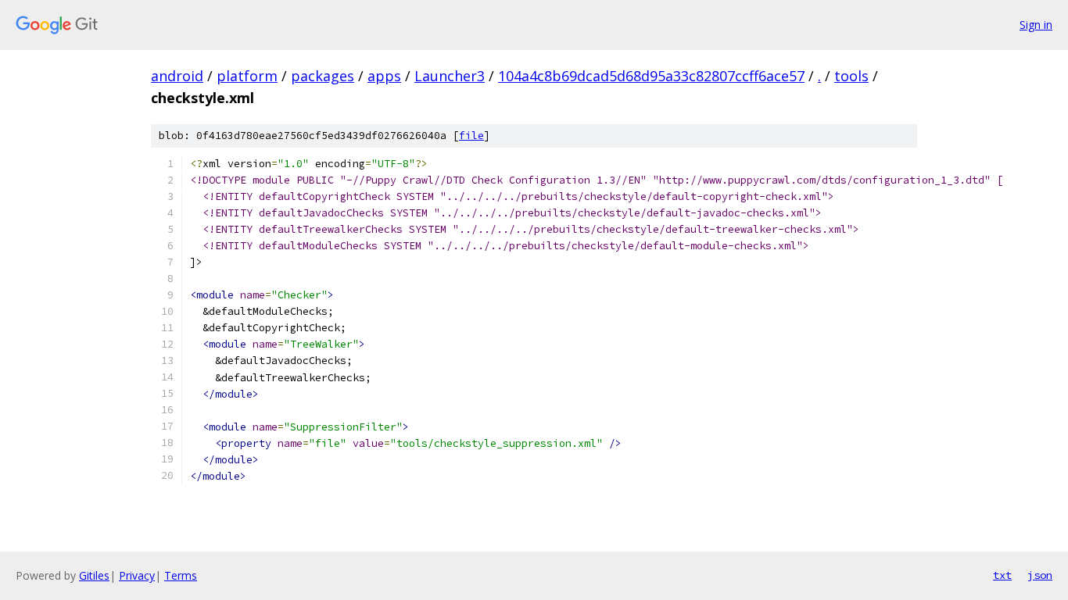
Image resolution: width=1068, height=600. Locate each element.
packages (322, 75)
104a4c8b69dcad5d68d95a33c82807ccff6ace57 (651, 75)
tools (851, 75)
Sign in (1036, 24)
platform (247, 75)
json (1039, 575)
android (177, 75)
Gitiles (94, 575)
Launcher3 (449, 75)
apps (384, 75)
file (471, 135)
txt (1002, 575)
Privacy (137, 575)
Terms (180, 575)
